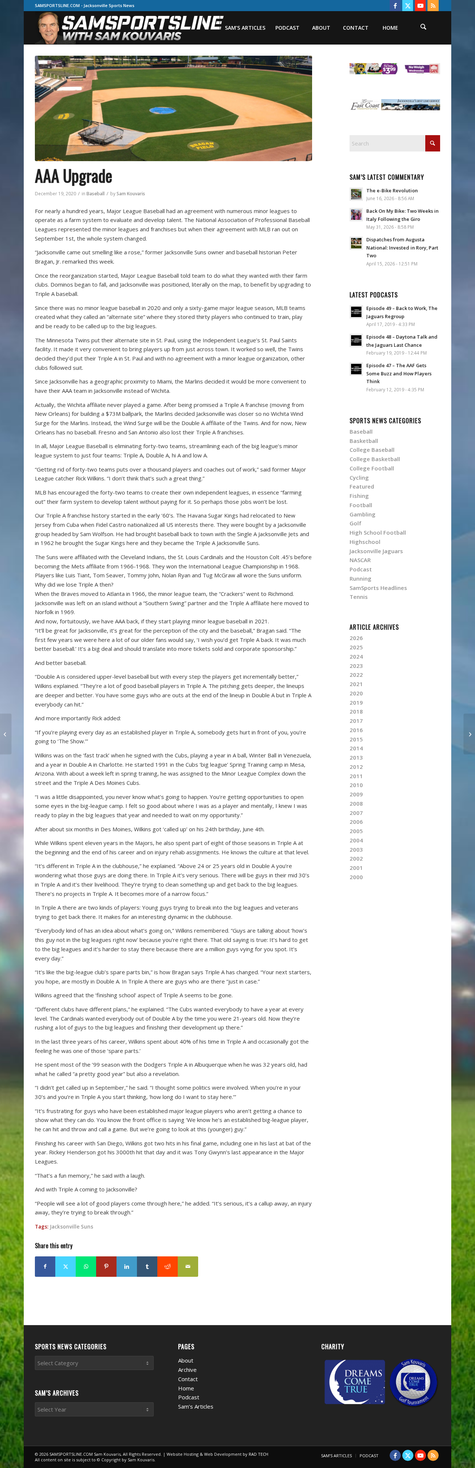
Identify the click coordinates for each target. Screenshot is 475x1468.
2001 (356, 867)
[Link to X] (407, 5)
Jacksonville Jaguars (376, 551)
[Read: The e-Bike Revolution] (356, 194)
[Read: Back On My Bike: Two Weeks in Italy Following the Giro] (356, 214)
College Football (372, 468)
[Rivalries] (6, 734)
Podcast (361, 569)
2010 (356, 785)
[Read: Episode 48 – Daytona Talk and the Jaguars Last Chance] (356, 340)
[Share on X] (65, 1266)
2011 (356, 776)
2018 (356, 711)
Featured (362, 486)
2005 (356, 831)
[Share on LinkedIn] (127, 1266)
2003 (356, 849)
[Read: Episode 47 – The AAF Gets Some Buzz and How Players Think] (356, 369)
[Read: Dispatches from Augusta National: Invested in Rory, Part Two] (356, 243)
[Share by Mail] (188, 1266)
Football (361, 505)
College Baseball (372, 449)
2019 (356, 702)
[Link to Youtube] (420, 5)
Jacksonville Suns (71, 1226)
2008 (356, 803)
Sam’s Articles (195, 1406)
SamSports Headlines (378, 587)
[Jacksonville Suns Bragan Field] (173, 108)
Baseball (95, 193)
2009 (356, 794)
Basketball (364, 440)
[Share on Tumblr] (147, 1266)
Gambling (363, 514)
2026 (356, 638)
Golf (355, 523)
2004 (356, 840)
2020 (356, 693)
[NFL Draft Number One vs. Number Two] (469, 734)
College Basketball (375, 459)
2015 (356, 739)
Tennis (359, 596)
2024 (356, 656)
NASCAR (360, 560)
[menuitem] (245, 28)
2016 (356, 730)
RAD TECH (258, 1454)
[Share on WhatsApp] (86, 1266)
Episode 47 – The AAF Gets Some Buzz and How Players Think (399, 373)
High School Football (378, 532)
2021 (356, 684)
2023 (356, 665)
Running (360, 578)
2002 (356, 858)
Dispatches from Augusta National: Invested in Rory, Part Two (402, 247)
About (185, 1360)
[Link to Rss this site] (433, 5)
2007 (356, 812)
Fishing (359, 495)
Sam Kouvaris (131, 193)
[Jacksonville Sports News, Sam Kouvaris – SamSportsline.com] (130, 28)
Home (186, 1388)
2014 (356, 748)
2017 (356, 720)
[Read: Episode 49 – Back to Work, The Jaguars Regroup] (356, 312)
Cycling (359, 477)
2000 (356, 877)
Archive (187, 1369)
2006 (356, 821)
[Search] (423, 28)
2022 (356, 674)
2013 (356, 757)
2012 (356, 766)
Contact (188, 1379)
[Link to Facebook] (395, 5)
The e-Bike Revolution (392, 190)
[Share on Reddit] (167, 1266)
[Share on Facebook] (45, 1266)
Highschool (365, 541)
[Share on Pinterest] (106, 1266)
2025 (356, 647)
